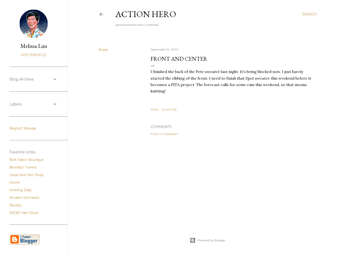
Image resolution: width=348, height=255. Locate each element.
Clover (14, 182)
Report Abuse (22, 128)
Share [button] (103, 50)
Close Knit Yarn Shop (26, 175)
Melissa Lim (33, 46)
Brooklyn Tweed (22, 167)
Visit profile (33, 55)
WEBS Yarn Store (23, 213)
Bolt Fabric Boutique (26, 160)
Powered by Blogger (211, 240)
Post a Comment (164, 134)
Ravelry (15, 205)
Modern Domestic (24, 198)
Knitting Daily (20, 190)
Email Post (169, 109)
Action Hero (146, 14)
